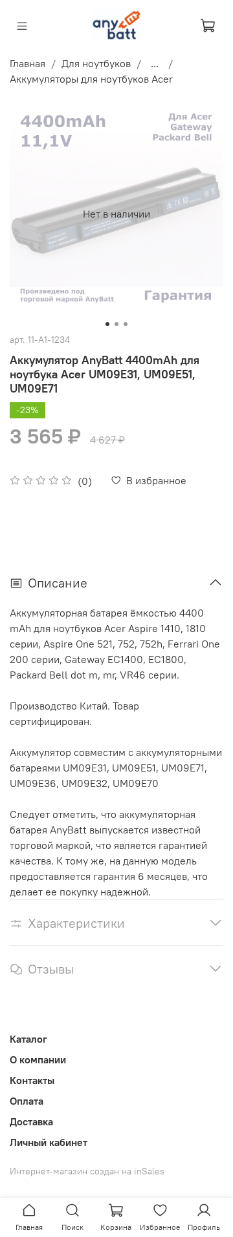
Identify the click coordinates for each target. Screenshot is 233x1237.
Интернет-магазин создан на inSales (87, 1171)
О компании (38, 1059)
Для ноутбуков (96, 63)
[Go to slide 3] (126, 324)
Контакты (32, 1080)
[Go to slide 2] (116, 324)
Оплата (26, 1100)
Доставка (31, 1121)
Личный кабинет (48, 1142)
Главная (27, 63)
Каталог (28, 1038)
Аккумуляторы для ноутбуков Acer (91, 78)
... (155, 63)
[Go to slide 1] (107, 324)
